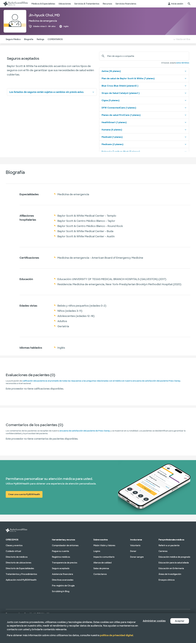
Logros (96, 551)
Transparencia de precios (64, 562)
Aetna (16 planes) (111, 71)
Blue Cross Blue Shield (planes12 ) (120, 85)
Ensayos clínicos (167, 579)
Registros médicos (61, 556)
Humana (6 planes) (112, 129)
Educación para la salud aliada (174, 562)
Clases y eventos (14, 545)
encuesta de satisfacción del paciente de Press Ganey (85, 431)
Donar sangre (137, 556)
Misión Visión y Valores (104, 545)
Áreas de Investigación (170, 574)
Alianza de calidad (102, 562)
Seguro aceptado (60, 568)
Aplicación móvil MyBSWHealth (21, 579)
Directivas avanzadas (62, 579)
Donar (133, 551)
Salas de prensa (101, 568)
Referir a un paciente (169, 545)
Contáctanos (100, 574)
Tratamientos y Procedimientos (21, 574)
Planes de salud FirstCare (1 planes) (121, 115)
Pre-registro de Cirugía (63, 585)
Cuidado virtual (13, 551)
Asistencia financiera (62, 574)
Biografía (28, 39)
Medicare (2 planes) (112, 144)
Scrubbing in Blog (60, 591)
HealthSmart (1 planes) (114, 122)
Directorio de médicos (17, 556)
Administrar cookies (154, 620)
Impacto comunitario (104, 556)
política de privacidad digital (116, 635)
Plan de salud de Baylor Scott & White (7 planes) (128, 78)
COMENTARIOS (55, 39)
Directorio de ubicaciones (18, 562)
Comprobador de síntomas (65, 545)
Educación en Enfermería (171, 568)
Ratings (40, 39)
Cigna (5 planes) (111, 100)
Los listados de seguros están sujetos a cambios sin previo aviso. (46, 92)
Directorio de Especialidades (20, 568)
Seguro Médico (13, 39)
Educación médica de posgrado (174, 556)
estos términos (182, 63)
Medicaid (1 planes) (112, 137)
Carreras (163, 551)
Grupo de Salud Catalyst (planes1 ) (121, 93)
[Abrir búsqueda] (189, 3)
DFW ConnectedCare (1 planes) (119, 107)
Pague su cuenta (60, 551)
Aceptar (179, 620)
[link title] (15, 3)
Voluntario (135, 545)
